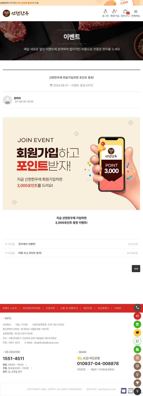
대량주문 (87, 308)
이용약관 (50, 308)
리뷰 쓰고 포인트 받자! (30, 252)
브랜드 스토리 (10, 308)
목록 (136, 268)
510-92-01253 (56, 324)
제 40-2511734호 (24, 333)
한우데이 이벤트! (27, 244)
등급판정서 (103, 308)
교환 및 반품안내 (69, 308)
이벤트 (118, 308)
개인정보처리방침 (31, 308)
